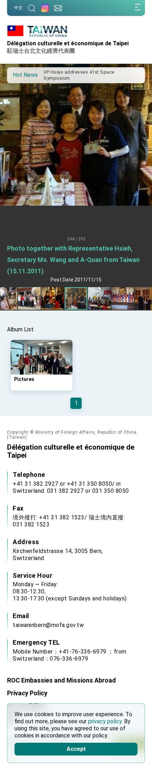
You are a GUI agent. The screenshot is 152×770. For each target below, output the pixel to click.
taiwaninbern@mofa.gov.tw (48, 625)
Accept (76, 749)
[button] (18, 75)
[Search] (32, 8)
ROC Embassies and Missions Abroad (61, 680)
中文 (18, 7)
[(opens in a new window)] (45, 8)
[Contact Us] (58, 8)
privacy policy (105, 721)
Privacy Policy (27, 693)
